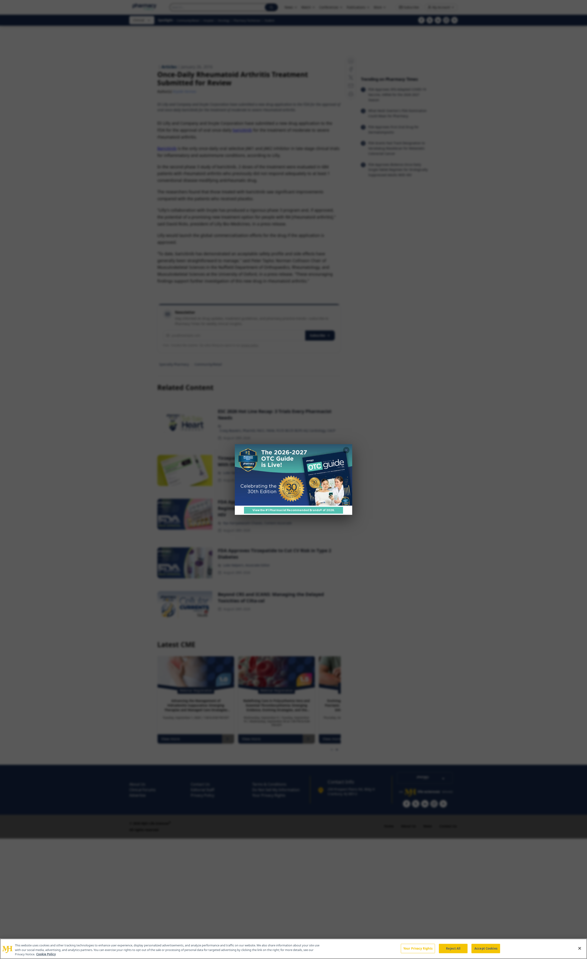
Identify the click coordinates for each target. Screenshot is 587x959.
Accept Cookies (485, 948)
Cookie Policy (46, 954)
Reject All (453, 948)
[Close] (580, 948)
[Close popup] (346, 450)
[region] (293, 949)
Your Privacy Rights (417, 948)
